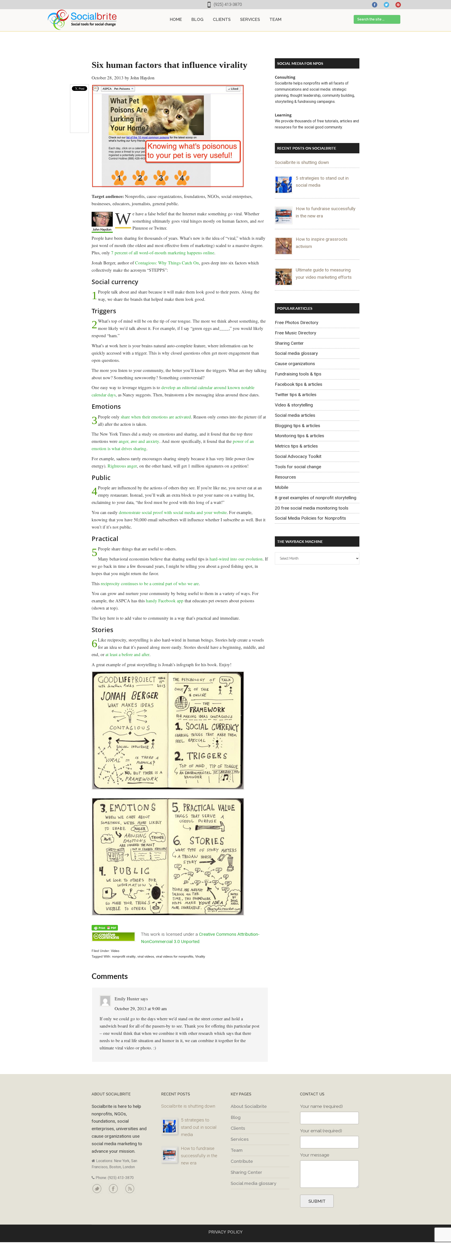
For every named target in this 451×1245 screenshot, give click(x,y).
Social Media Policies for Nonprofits (310, 518)
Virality (200, 956)
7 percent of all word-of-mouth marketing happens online (162, 252)
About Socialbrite (249, 1106)
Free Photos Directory (296, 322)
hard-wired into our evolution (236, 559)
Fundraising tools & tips (298, 374)
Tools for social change (298, 466)
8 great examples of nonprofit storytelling (315, 497)
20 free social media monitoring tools (311, 508)
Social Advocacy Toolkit (298, 456)
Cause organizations (295, 363)
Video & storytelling (294, 405)
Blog (236, 1117)
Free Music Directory (295, 333)
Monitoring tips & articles (299, 435)
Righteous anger (122, 466)
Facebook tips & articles (298, 384)
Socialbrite (82, 19)
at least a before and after (127, 654)
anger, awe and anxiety (139, 441)
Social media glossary (296, 353)
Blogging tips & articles (297, 425)
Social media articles (295, 415)
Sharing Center (289, 343)
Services (240, 1139)
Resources (285, 477)
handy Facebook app (164, 600)
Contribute (242, 1161)
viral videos (145, 956)
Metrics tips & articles (296, 446)
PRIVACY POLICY (225, 1232)
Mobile (281, 487)
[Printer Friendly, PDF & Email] (105, 927)
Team (237, 1150)
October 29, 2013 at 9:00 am (141, 1008)
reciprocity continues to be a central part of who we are (150, 583)
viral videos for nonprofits (174, 956)
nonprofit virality (124, 956)
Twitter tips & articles (295, 394)
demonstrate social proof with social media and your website (173, 512)
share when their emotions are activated (156, 417)
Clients (238, 1128)
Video (115, 951)
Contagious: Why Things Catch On (167, 263)
